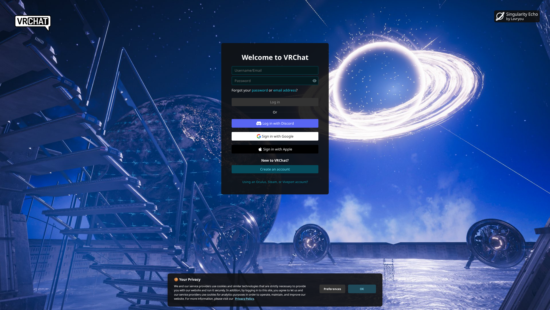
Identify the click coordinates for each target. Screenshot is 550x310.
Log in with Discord (278, 123)
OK (362, 289)
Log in (275, 102)
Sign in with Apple (277, 149)
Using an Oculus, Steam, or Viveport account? (275, 182)
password (260, 90)
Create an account (275, 169)
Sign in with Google (277, 136)
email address (284, 90)
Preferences (332, 289)
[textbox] (275, 80)
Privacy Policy (244, 299)
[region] (275, 290)
